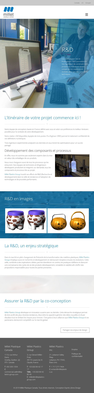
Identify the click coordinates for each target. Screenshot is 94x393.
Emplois (75, 349)
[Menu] (86, 14)
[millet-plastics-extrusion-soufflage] (26, 220)
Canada (76, 3)
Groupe (88, 3)
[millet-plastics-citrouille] (68, 220)
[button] (75, 330)
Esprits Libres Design (73, 388)
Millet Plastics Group (12, 174)
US (82, 3)
